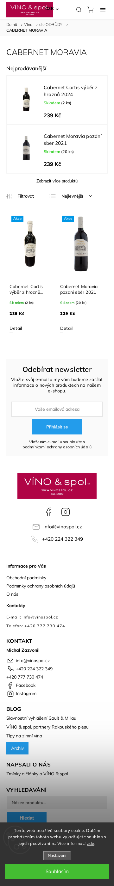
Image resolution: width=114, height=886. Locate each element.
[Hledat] (79, 9)
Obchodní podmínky (26, 578)
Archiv (17, 748)
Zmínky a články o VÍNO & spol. (37, 774)
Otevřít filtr (20, 196)
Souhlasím (57, 871)
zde (90, 843)
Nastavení (57, 855)
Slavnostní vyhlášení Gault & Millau (41, 718)
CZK (49, 8)
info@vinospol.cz (62, 527)
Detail (16, 328)
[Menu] (103, 9)
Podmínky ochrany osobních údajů (40, 586)
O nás (12, 594)
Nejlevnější (72, 196)
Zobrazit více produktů (57, 181)
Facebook (48, 512)
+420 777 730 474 (24, 677)
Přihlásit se (57, 426)
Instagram (65, 512)
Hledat (27, 818)
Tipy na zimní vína (24, 736)
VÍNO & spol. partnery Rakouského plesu (47, 727)
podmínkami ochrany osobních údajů (57, 446)
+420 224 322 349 (62, 539)
